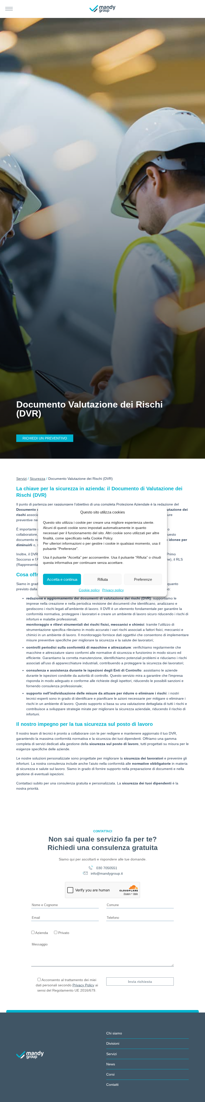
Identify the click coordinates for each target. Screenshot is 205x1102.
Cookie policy (89, 590)
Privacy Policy (83, 985)
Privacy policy (113, 590)
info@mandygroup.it (106, 873)
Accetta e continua (62, 579)
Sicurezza (37, 479)
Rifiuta (103, 579)
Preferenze (143, 579)
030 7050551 (106, 868)
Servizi (21, 479)
